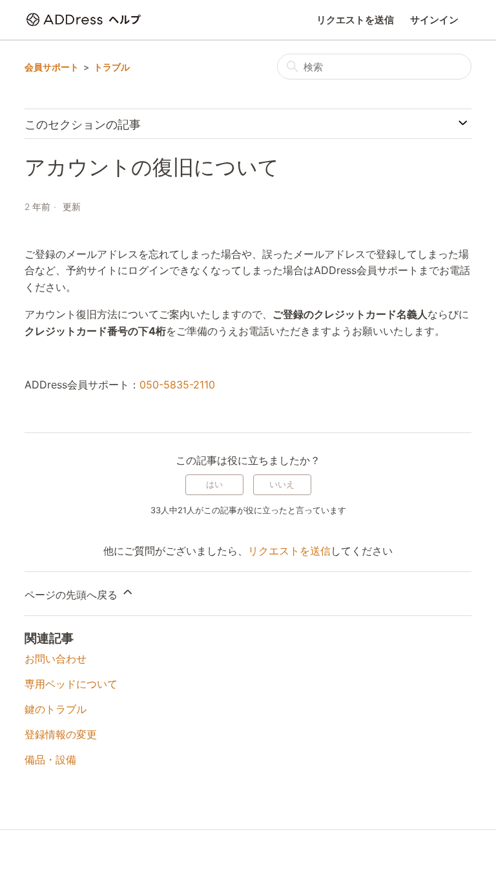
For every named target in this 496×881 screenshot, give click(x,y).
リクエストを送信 (355, 20)
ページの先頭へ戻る (73, 594)
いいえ (281, 484)
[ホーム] (84, 20)
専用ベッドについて (71, 683)
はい (214, 484)
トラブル (112, 67)
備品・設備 (50, 759)
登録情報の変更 (61, 734)
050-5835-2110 (177, 384)
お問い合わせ (56, 658)
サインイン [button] (434, 20)
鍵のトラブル (56, 709)
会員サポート (52, 67)
